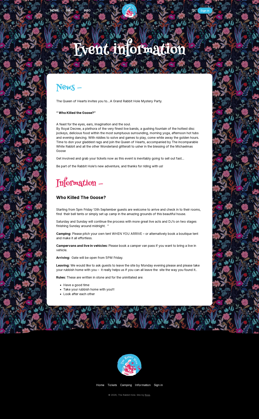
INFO (87, 10)
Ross (147, 395)
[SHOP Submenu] (77, 11)
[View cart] (193, 11)
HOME (54, 10)
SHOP (70, 10)
